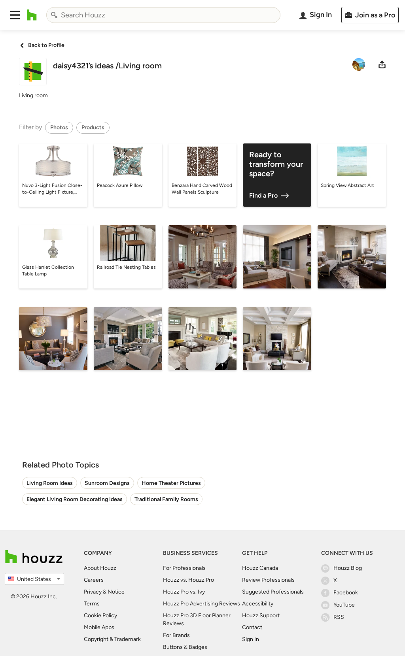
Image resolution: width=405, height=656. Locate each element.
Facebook (345, 592)
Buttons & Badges (185, 647)
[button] (15, 15)
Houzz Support (261, 615)
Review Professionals (268, 580)
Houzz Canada (260, 568)
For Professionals (184, 568)
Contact (252, 627)
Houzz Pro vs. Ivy (184, 591)
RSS (338, 617)
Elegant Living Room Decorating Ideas (74, 499)
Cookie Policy (100, 615)
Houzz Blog (347, 568)
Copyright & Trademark (112, 639)
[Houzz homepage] (32, 15)
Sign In (250, 639)
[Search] (54, 15)
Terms (92, 603)
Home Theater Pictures (171, 483)
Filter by (30, 127)
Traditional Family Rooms (166, 499)
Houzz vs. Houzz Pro (188, 580)
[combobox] (163, 15)
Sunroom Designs (107, 483)
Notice (116, 591)
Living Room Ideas (49, 483)
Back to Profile (46, 45)
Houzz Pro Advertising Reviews (201, 603)
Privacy (93, 591)
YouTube (344, 604)
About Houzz (100, 568)
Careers (94, 580)
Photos (59, 127)
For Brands (176, 635)
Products (92, 127)
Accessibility (257, 603)
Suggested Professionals (273, 591)
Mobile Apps (99, 627)
